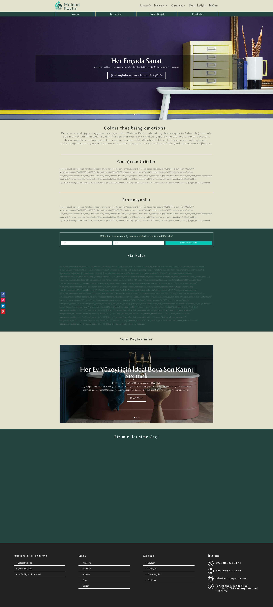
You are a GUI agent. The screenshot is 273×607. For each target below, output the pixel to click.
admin (117, 383)
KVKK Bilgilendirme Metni (29, 574)
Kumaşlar (116, 14)
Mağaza (213, 5)
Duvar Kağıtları (154, 574)
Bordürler (198, 14)
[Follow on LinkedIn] (3, 306)
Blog (191, 5)
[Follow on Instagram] (3, 300)
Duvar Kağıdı (156, 14)
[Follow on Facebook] (3, 294)
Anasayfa (145, 5)
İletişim (201, 5)
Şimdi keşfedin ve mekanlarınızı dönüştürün (136, 75)
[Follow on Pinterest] (3, 311)
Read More (136, 398)
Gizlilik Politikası (25, 563)
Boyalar (75, 14)
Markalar (159, 5)
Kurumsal (177, 5)
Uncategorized (143, 383)
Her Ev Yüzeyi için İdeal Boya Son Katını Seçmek (136, 373)
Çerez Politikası (25, 568)
